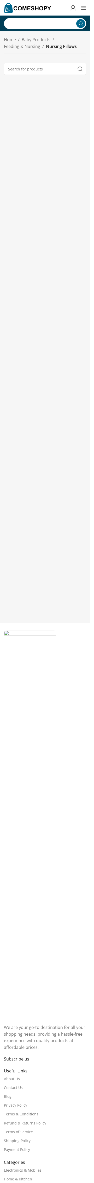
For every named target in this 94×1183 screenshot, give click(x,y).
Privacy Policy (15, 1105)
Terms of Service (18, 1131)
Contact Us (13, 1087)
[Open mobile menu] (83, 8)
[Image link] (30, 824)
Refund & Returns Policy (25, 1123)
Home (10, 39)
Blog (7, 1096)
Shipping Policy (17, 1140)
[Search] (80, 23)
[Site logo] (27, 7)
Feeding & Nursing (22, 46)
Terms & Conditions (21, 1114)
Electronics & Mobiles (23, 1170)
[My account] (73, 8)
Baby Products (36, 39)
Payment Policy (17, 1149)
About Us (12, 1078)
